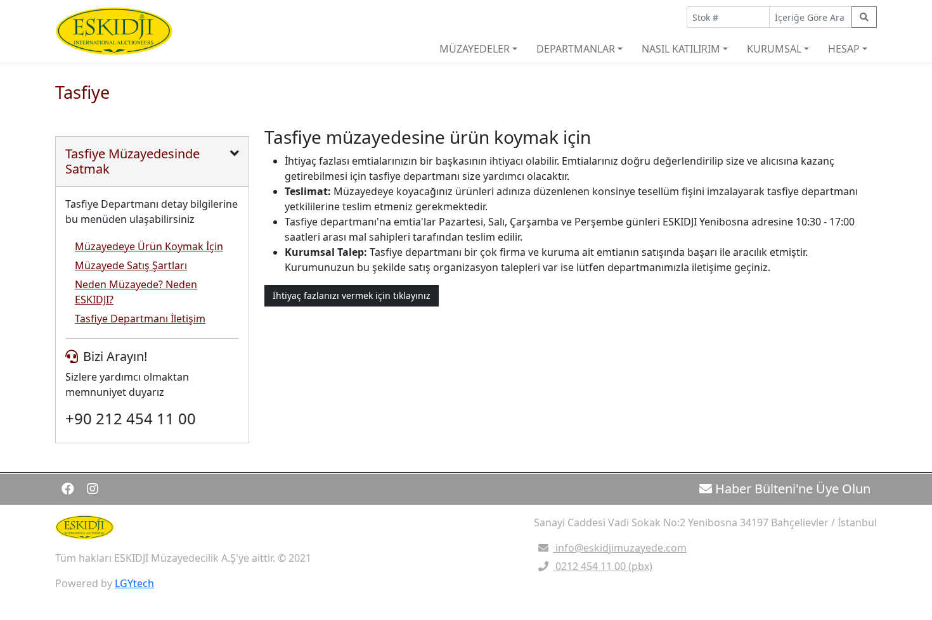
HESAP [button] (844, 49)
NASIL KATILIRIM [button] (681, 49)
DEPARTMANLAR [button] (575, 49)
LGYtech (134, 583)
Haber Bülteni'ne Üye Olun (791, 488)
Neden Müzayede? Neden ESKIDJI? (136, 292)
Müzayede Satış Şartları (131, 265)
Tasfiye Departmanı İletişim (140, 319)
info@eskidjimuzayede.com (620, 548)
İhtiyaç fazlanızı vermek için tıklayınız (351, 295)
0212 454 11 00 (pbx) (602, 566)
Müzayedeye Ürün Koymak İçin (149, 246)
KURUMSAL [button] (774, 49)
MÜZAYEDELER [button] (474, 49)
